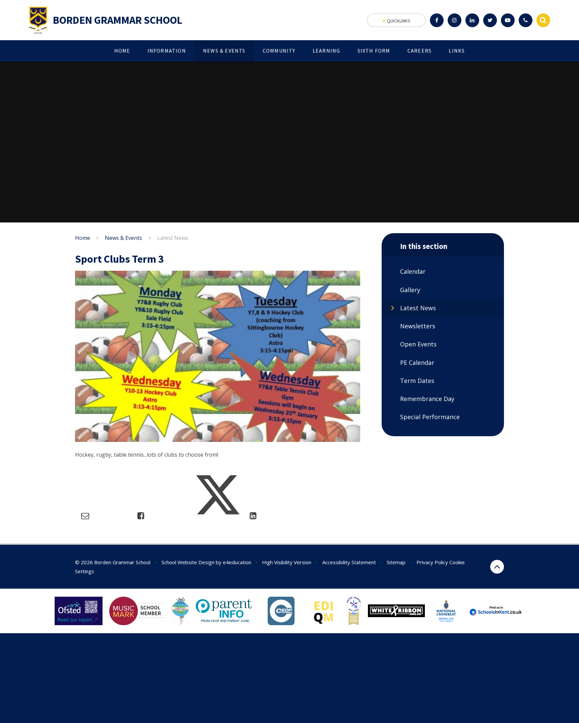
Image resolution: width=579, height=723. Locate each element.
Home (82, 238)
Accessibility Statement (349, 562)
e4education (237, 562)
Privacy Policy (432, 562)
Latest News (172, 238)
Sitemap (396, 562)
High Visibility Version (286, 562)
